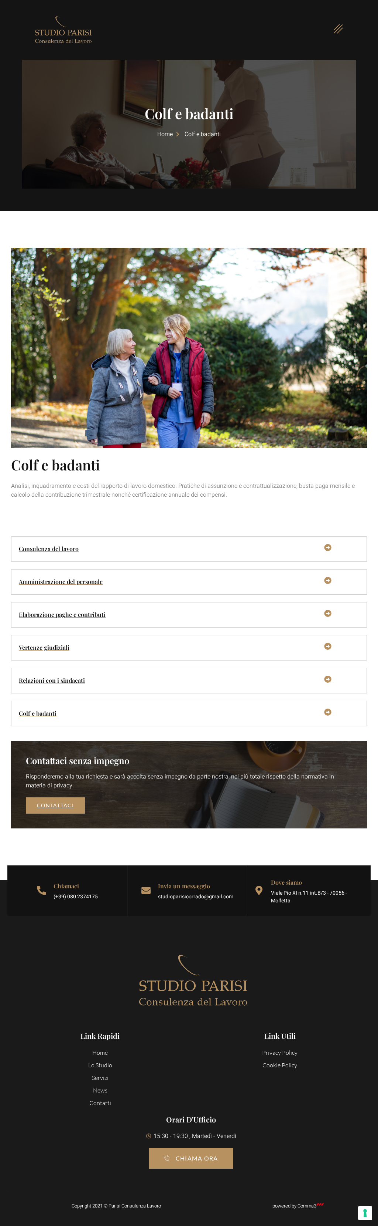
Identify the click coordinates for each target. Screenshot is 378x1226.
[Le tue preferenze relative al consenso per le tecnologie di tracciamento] (365, 1213)
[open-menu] (333, 30)
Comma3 (307, 1205)
